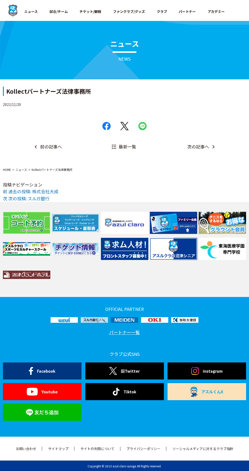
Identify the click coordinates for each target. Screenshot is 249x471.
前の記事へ (51, 146)
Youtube (50, 392)
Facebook (46, 371)
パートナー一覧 (124, 332)
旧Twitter (130, 371)
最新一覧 (127, 146)
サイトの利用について (97, 448)
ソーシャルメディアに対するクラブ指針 (202, 448)
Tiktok (130, 392)
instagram (213, 371)
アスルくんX (212, 392)
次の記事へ (198, 146)
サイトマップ (58, 448)
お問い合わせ (26, 448)
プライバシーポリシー (143, 448)
